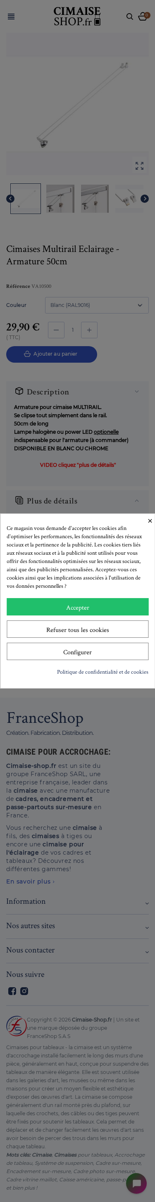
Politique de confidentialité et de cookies (102, 671)
